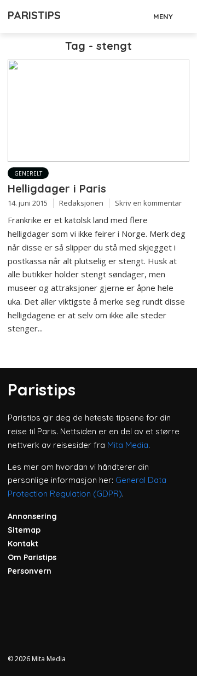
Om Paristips (32, 557)
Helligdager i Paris (57, 188)
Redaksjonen (81, 203)
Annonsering (32, 516)
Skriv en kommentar (148, 203)
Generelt (28, 173)
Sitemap (24, 530)
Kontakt (23, 544)
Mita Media (127, 445)
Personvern (29, 571)
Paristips (34, 15)
